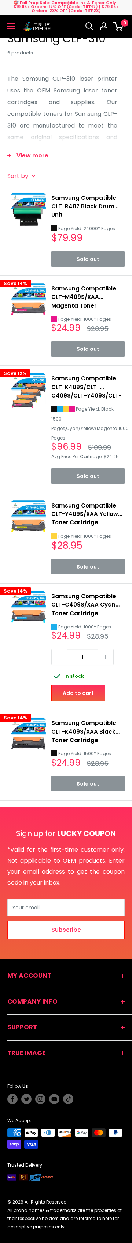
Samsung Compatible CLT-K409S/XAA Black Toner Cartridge (83, 731)
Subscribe (66, 930)
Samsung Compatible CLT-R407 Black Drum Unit (83, 206)
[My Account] (103, 26)
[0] (118, 26)
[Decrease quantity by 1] (59, 657)
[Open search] (89, 26)
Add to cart (78, 693)
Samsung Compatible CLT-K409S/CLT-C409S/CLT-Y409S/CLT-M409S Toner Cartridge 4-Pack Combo (86, 387)
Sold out (88, 259)
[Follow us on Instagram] (40, 1099)
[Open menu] (11, 26)
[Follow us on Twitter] (26, 1099)
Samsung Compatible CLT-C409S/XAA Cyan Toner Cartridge (83, 604)
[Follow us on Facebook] (12, 1099)
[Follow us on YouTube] (54, 1099)
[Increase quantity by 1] (105, 657)
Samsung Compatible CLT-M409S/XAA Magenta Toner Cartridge (83, 297)
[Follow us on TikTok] (68, 1099)
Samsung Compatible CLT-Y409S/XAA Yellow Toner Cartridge (84, 514)
